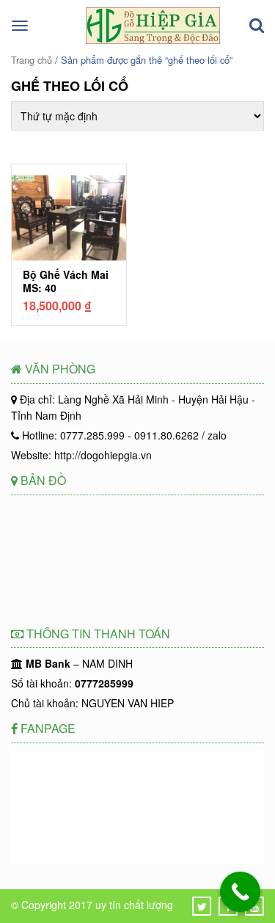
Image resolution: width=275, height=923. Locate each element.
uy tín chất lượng (134, 904)
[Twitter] (202, 906)
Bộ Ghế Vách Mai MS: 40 (66, 281)
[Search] (256, 25)
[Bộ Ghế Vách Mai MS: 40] (69, 220)
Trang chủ (31, 60)
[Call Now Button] (240, 892)
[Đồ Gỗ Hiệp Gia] (153, 39)
